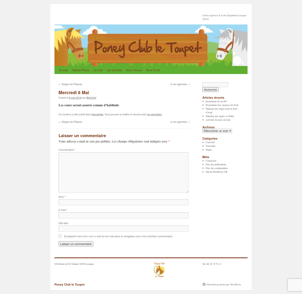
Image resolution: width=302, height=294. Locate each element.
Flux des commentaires (217, 168)
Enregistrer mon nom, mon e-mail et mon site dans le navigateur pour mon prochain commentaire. (118, 236)
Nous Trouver (134, 70)
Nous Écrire (153, 70)
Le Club (98, 70)
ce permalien (154, 114)
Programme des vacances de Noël (222, 104)
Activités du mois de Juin (218, 119)
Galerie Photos (81, 70)
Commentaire (67, 149)
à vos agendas (180, 84)
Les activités (114, 70)
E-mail (63, 210)
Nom (62, 196)
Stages (209, 149)
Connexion (211, 160)
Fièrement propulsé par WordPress (223, 284)
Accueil (63, 70)
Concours (210, 142)
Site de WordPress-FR (216, 171)
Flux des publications (216, 164)
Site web (63, 223)
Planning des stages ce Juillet (220, 116)
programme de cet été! (216, 101)
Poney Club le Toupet (85, 13)
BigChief (91, 97)
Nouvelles (97, 114)
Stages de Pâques (70, 84)
